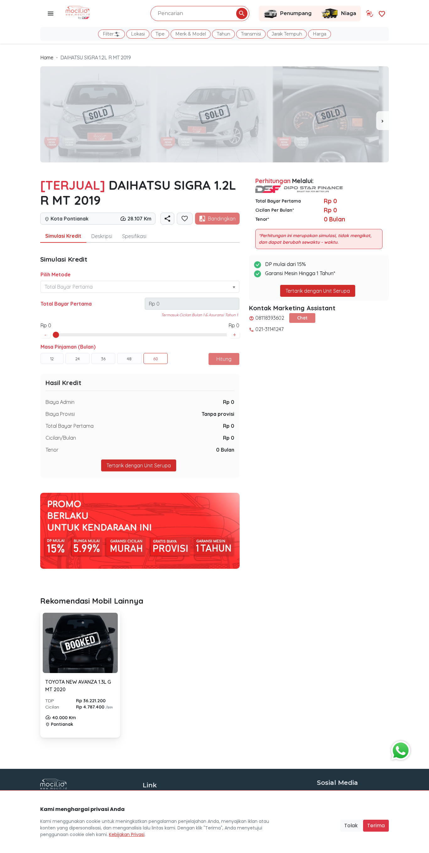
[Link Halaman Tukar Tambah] (369, 13)
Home (46, 57)
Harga (319, 34)
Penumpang (296, 13)
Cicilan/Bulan (61, 438)
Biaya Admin (60, 402)
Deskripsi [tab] (101, 236)
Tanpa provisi (218, 414)
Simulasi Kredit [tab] (63, 236)
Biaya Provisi (60, 414)
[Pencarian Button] (241, 13)
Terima (376, 825)
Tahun (223, 34)
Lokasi (138, 34)
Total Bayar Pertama (66, 304)
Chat (302, 318)
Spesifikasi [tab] (134, 236)
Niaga (348, 13)
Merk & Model (190, 34)
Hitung (223, 359)
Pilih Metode (56, 274)
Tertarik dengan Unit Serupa (317, 291)
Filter (108, 34)
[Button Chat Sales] (399, 749)
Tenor (52, 450)
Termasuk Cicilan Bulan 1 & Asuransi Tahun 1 (199, 314)
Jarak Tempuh (287, 34)
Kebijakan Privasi (126, 834)
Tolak (351, 825)
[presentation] (382, 120)
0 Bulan (225, 450)
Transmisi (251, 34)
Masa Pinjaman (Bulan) (68, 347)
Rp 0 (228, 402)
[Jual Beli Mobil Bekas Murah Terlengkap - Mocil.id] (77, 12)
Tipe (160, 34)
